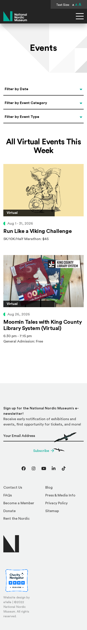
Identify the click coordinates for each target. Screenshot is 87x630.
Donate (9, 511)
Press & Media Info (60, 495)
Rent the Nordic (16, 518)
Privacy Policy (56, 503)
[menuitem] (22, 489)
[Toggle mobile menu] (80, 16)
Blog (49, 487)
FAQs (7, 495)
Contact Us (12, 487)
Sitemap (52, 511)
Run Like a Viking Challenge (37, 231)
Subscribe (41, 451)
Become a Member (18, 503)
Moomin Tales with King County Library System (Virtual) (42, 325)
